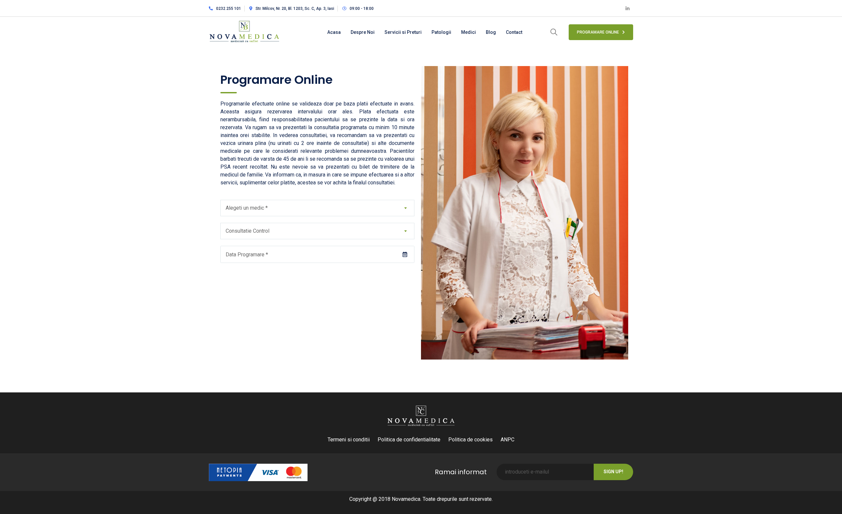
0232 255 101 (228, 8)
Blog (491, 32)
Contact (514, 32)
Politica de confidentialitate (409, 439)
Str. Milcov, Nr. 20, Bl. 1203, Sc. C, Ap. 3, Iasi (295, 8)
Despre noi (363, 32)
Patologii (441, 32)
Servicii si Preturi (403, 32)
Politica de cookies (470, 439)
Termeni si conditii (349, 439)
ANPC (507, 439)
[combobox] (317, 208)
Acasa (334, 32)
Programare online (598, 32)
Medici (468, 32)
